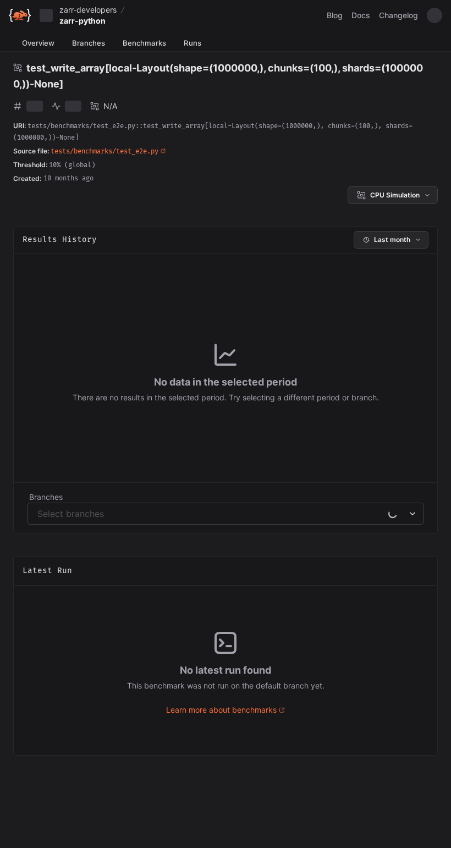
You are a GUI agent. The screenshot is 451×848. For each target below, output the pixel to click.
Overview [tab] (38, 42)
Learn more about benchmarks (221, 709)
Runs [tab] (192, 42)
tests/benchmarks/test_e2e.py (104, 151)
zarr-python (82, 20)
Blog (335, 15)
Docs (360, 15)
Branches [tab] (88, 42)
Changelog (398, 15)
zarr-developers (88, 9)
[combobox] (38, 513)
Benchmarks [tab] (144, 42)
